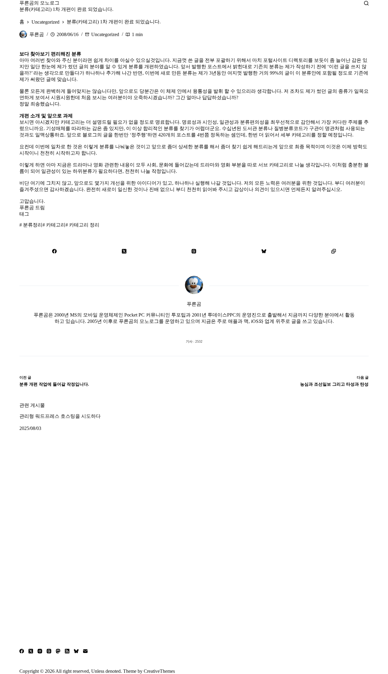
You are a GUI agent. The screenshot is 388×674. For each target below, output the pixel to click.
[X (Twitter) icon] (194, 329)
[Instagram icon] (206, 329)
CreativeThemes (159, 671)
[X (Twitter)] (124, 251)
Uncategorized (105, 34)
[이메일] (85, 651)
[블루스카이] (264, 251)
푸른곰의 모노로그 (39, 2)
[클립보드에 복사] (334, 251)
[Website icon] (181, 329)
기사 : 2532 (194, 341)
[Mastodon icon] (218, 329)
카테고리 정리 (82, 224)
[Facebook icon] (169, 329)
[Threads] (194, 251)
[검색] (366, 3)
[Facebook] (54, 251)
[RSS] (67, 651)
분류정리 (30, 224)
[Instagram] (40, 651)
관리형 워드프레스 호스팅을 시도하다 (60, 416)
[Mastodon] (58, 651)
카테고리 (53, 224)
